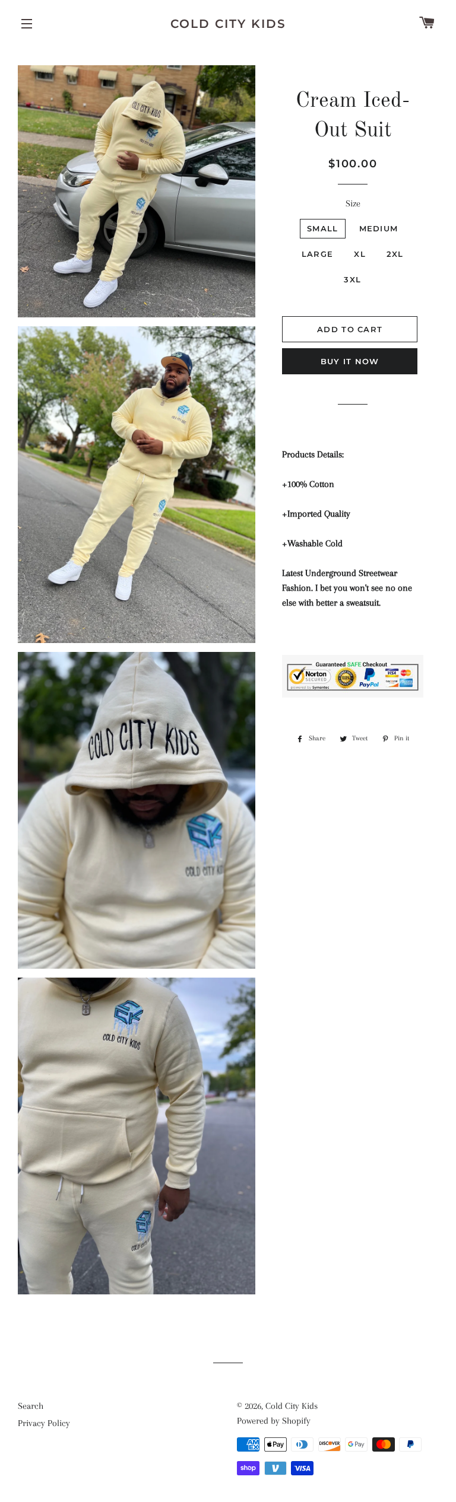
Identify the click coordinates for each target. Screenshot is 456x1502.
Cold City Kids (228, 24)
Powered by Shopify (274, 1420)
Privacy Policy (44, 1423)
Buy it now (350, 361)
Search (30, 1406)
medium (378, 228)
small (322, 228)
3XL (352, 279)
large (318, 254)
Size (353, 203)
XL (360, 254)
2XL (395, 254)
